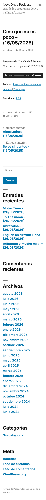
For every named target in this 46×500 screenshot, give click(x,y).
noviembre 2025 (15, 340)
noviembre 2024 (16, 391)
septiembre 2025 (16, 350)
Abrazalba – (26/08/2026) (14, 228)
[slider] (38, 75)
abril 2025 (11, 365)
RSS (18, 98)
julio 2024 (11, 407)
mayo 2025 (11, 360)
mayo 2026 (11, 309)
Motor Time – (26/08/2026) (14, 210)
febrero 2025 (13, 376)
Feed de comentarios (19, 469)
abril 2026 (11, 314)
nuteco (9, 50)
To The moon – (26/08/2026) (14, 219)
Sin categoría (12, 116)
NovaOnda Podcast (17, 4)
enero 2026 (12, 329)
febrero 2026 (13, 324)
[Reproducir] (6, 75)
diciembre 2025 (15, 335)
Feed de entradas (16, 464)
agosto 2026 (13, 293)
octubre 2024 (13, 396)
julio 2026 (10, 299)
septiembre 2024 (16, 401)
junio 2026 (11, 304)
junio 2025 (11, 355)
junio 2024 (11, 412)
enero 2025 (12, 381)
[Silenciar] (32, 75)
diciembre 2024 (15, 386)
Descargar (19, 89)
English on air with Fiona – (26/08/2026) (22, 237)
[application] (23, 75)
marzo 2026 (12, 319)
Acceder (9, 459)
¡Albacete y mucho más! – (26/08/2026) (23, 245)
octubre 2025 (13, 345)
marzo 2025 (12, 371)
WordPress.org (14, 474)
